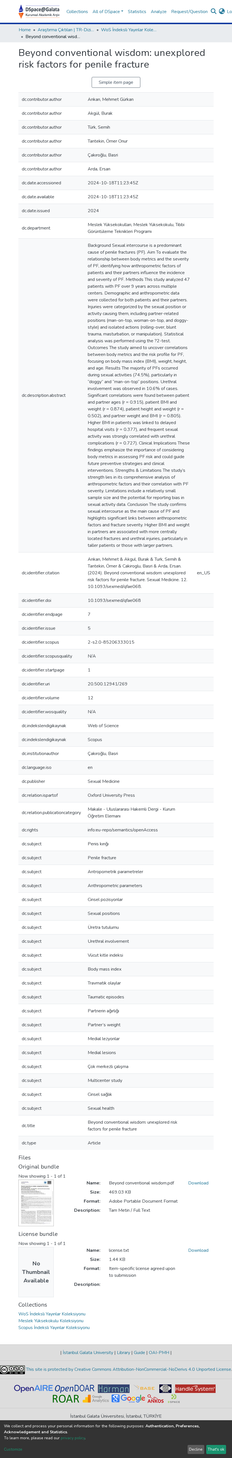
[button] (221, 11)
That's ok (216, 1449)
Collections (77, 12)
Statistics (137, 12)
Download (198, 1183)
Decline (196, 1449)
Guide (139, 1352)
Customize (13, 1449)
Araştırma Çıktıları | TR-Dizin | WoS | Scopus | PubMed (66, 30)
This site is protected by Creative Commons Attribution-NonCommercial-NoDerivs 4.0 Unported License (128, 1369)
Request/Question (189, 12)
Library (123, 1352)
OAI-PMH (159, 1352)
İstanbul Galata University (88, 1352)
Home (25, 30)
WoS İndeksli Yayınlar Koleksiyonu (129, 30)
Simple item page (116, 82)
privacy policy (73, 1438)
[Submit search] (213, 11)
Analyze (159, 12)
